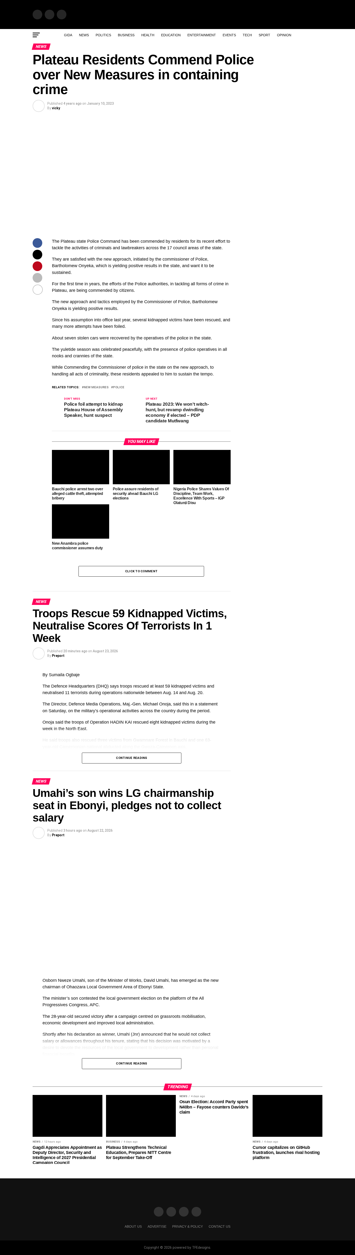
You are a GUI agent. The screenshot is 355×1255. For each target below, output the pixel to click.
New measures (96, 387)
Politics (103, 35)
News (84, 35)
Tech (247, 35)
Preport (58, 656)
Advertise (157, 1226)
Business (126, 35)
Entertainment (201, 35)
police (118, 387)
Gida (68, 35)
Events (229, 35)
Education (171, 35)
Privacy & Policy (187, 1226)
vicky (56, 108)
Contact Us (219, 1226)
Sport (264, 35)
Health (147, 35)
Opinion (284, 35)
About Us (133, 1226)
